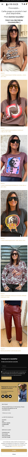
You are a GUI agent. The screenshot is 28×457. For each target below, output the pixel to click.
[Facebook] (3, 396)
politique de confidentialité (17, 446)
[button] (2, 4)
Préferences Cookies (6, 413)
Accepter (14, 450)
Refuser (14, 454)
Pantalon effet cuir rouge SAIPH (11, 350)
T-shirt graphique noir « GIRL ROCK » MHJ (13, 240)
